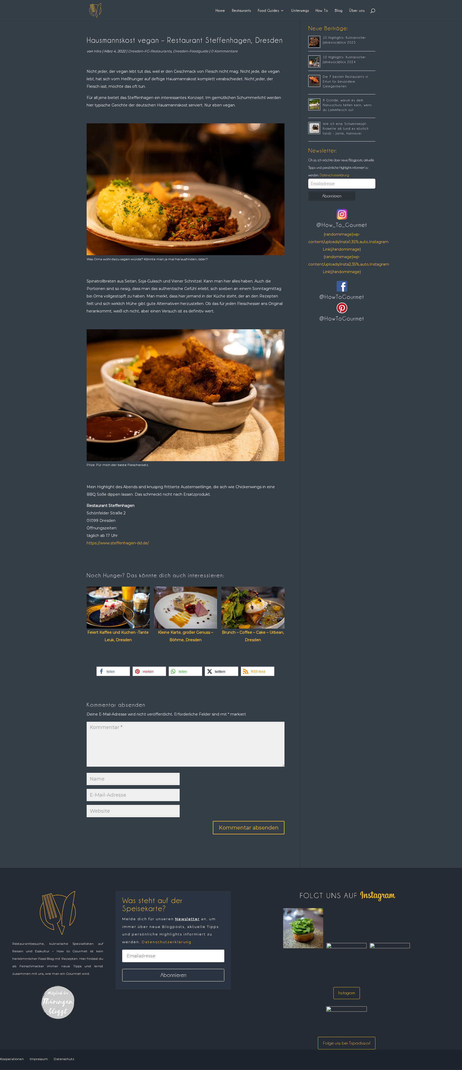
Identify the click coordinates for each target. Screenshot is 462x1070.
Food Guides (268, 10)
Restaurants (241, 10)
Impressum (39, 1059)
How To (322, 10)
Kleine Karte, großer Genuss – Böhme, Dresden (185, 636)
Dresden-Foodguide (190, 51)
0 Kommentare (224, 51)
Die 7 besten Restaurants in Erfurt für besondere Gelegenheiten (345, 81)
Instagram (346, 993)
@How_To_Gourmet (342, 225)
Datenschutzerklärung (334, 175)
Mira (97, 51)
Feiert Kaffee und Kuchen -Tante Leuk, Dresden (118, 636)
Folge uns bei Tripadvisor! (346, 1043)
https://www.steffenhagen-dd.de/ (118, 543)
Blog (338, 10)
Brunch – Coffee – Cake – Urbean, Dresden (253, 636)
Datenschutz (64, 1059)
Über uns (357, 10)
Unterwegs (300, 10)
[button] (113, 671)
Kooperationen (12, 1059)
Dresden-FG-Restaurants (149, 51)
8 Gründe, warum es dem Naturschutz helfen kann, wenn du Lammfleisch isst (347, 105)
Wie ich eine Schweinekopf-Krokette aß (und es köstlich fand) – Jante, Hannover (346, 128)
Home (220, 10)
